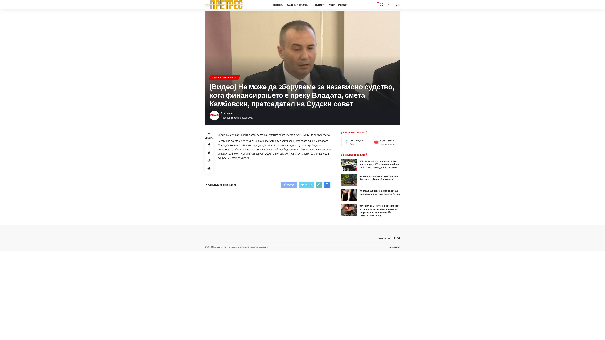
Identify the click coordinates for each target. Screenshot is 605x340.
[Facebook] (356, 142)
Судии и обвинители (224, 77)
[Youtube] (386, 142)
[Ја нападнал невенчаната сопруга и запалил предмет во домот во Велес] (349, 195)
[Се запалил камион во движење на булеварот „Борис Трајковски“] (349, 180)
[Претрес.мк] (224, 4)
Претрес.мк (227, 113)
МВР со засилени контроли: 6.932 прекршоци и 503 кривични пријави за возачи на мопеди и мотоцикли (379, 164)
